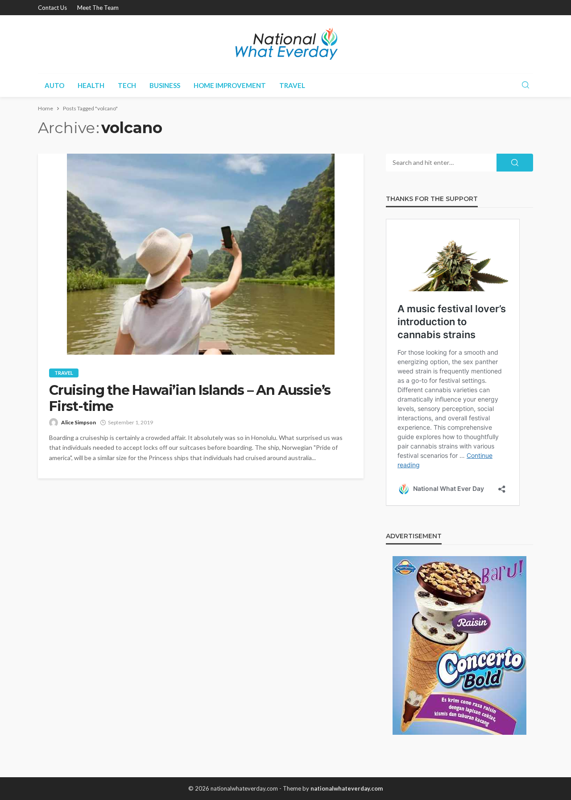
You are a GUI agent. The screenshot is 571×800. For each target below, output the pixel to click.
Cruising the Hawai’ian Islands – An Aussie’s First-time (190, 398)
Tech (127, 85)
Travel (292, 85)
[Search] (525, 85)
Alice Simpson (78, 422)
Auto (54, 85)
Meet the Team (98, 7)
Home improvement (230, 85)
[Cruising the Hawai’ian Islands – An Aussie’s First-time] (201, 254)
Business (164, 85)
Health (91, 85)
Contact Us (52, 7)
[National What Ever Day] (285, 44)
